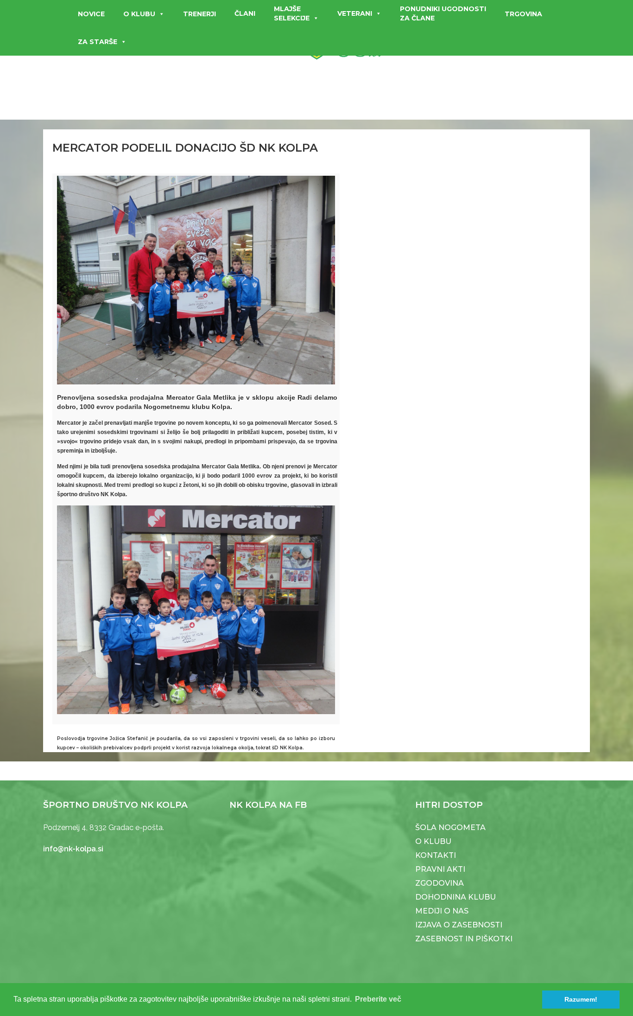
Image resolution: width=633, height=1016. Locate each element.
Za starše (97, 42)
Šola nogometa (450, 827)
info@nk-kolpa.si (73, 848)
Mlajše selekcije (292, 13)
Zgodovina (439, 883)
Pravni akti (440, 869)
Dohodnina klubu (455, 897)
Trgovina (523, 14)
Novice (91, 14)
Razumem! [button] (580, 999)
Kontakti (435, 855)
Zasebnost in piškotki (464, 938)
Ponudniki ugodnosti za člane (443, 13)
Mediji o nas (441, 911)
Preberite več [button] (378, 999)
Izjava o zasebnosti (458, 924)
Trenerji (199, 14)
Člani (244, 13)
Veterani (354, 13)
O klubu (139, 14)
